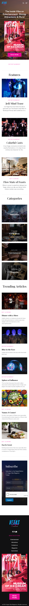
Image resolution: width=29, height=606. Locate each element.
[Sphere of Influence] (14, 366)
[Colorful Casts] (14, 128)
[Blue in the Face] (14, 336)
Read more (14, 597)
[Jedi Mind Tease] (14, 89)
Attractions (14, 542)
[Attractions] (14, 213)
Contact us (14, 545)
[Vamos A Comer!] (14, 399)
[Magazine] (14, 271)
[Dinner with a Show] (14, 302)
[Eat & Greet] (14, 431)
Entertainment (14, 100)
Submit (9, 500)
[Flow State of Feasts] (14, 167)
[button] (14, 55)
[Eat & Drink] (14, 233)
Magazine (14, 548)
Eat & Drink (14, 178)
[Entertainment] (14, 252)
